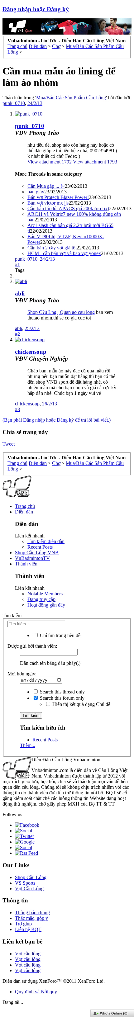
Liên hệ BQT (28, 929)
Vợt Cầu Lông (29, 888)
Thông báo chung (32, 912)
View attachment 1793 (95, 161)
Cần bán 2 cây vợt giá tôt (52, 247)
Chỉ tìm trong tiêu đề (59, 635)
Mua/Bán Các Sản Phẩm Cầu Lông (71, 97)
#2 (17, 334)
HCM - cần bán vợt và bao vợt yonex (64, 253)
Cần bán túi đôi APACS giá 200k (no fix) (68, 208)
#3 (17, 409)
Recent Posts (40, 547)
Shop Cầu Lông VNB (37, 552)
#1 (17, 264)
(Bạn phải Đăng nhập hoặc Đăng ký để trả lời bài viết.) (56, 420)
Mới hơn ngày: (21, 673)
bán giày (35, 191)
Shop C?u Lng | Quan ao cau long (61, 312)
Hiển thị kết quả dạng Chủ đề (80, 704)
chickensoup (30, 351)
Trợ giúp (23, 923)
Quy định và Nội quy (36, 991)
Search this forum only (61, 698)
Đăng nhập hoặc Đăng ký (35, 9)
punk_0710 (13, 103)
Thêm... (27, 745)
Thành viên (26, 563)
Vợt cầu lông (28, 953)
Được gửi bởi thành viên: (32, 646)
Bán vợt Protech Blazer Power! (58, 197)
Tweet (8, 444)
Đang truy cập (41, 599)
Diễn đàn (24, 511)
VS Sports (25, 883)
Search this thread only (62, 691)
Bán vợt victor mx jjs (48, 203)
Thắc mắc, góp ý (31, 918)
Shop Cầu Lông (30, 877)
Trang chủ (25, 506)
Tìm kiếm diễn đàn (46, 541)
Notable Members (45, 593)
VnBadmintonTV (32, 558)
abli (20, 293)
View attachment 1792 (49, 161)
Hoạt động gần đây (46, 605)
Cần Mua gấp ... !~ (46, 186)
